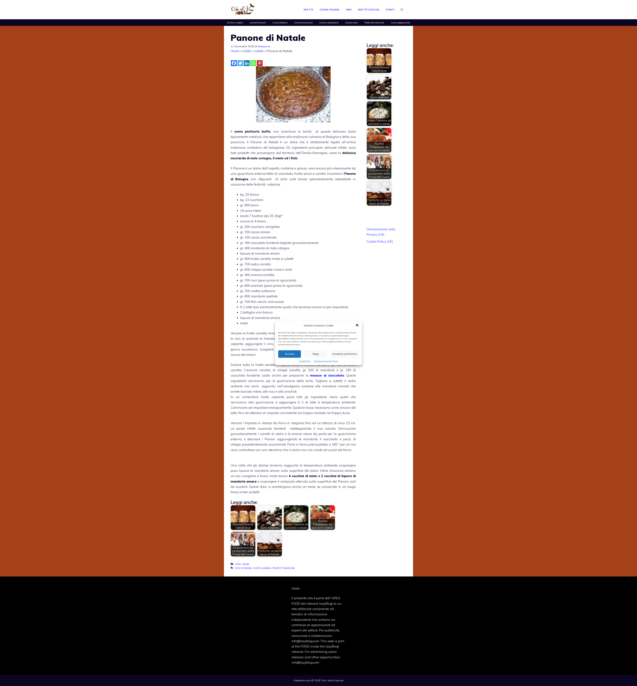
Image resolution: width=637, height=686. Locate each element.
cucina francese (258, 22)
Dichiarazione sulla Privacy (326, 361)
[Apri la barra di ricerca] (401, 10)
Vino (349, 9)
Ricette (308, 9)
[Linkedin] (247, 63)
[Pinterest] (260, 63)
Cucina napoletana (329, 22)
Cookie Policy (305, 361)
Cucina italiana (329, 9)
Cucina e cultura (235, 22)
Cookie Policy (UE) (380, 241)
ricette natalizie (262, 568)
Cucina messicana (303, 22)
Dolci (238, 564)
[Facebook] (234, 63)
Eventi (390, 9)
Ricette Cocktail (368, 9)
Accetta (289, 353)
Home (235, 51)
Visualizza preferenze (344, 353)
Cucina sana (351, 22)
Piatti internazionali (374, 22)
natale (259, 51)
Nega (316, 353)
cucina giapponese (400, 22)
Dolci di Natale (243, 568)
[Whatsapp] (253, 63)
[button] (357, 325)
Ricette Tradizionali (283, 568)
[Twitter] (240, 63)
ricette (246, 51)
